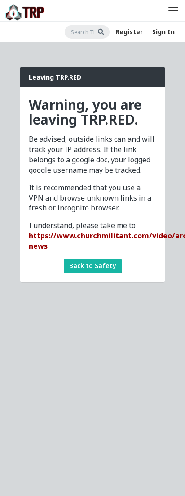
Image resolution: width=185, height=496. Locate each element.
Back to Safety (92, 265)
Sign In (163, 31)
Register (129, 31)
